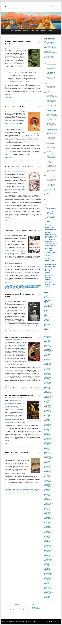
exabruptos (9, 84)
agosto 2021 (47, 412)
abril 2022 (47, 402)
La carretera (47, 255)
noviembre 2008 (48, 560)
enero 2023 (47, 391)
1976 (20, 285)
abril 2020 (47, 433)
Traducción (47, 329)
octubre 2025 (47, 349)
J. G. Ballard (49, 251)
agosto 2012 (47, 550)
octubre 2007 (47, 575)
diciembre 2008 (48, 559)
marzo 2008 (47, 569)
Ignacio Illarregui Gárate (18, 46)
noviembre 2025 (48, 347)
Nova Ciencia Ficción (50, 264)
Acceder (33, 606)
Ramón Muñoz (29, 492)
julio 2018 (47, 460)
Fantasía (46, 301)
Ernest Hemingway (27, 286)
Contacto (50, 30)
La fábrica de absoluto (30, 224)
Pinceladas (47, 320)
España (25, 388)
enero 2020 (47, 437)
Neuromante (47, 262)
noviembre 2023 (48, 378)
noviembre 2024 (48, 363)
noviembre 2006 (48, 589)
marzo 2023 (47, 388)
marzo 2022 (47, 404)
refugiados (29, 331)
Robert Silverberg (50, 276)
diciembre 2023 (48, 377)
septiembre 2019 (48, 442)
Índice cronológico (17, 30)
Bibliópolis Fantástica (51, 234)
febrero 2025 (47, 359)
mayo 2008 (47, 567)
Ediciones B (48, 241)
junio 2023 (47, 384)
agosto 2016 (47, 489)
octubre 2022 (47, 395)
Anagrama (47, 229)
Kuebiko (31, 330)
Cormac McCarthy (49, 237)
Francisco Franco (34, 100)
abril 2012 (47, 555)
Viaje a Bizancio (20, 446)
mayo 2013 (47, 539)
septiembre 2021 (48, 411)
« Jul (10, 614)
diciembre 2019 (48, 438)
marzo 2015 (47, 510)
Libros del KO (29, 101)
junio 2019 (47, 446)
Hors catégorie (48, 307)
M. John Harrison (48, 258)
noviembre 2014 (48, 516)
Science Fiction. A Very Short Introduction (12, 288)
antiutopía (24, 222)
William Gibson (48, 288)
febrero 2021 (47, 420)
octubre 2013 (47, 532)
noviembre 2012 (48, 546)
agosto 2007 (47, 578)
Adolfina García (17, 108)
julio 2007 (47, 579)
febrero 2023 (47, 390)
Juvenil (46, 310)
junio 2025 (47, 354)
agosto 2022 (47, 397)
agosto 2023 (47, 382)
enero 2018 (47, 467)
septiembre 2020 (48, 426)
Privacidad (7, 33)
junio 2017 (47, 476)
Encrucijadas (47, 300)
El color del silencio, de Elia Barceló (18, 337)
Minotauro (12, 492)
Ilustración (47, 309)
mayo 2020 (47, 432)
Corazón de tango (20, 387)
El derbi (10, 490)
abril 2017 (47, 479)
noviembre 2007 (48, 574)
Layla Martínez (10, 161)
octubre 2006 (47, 591)
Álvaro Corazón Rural (21, 100)
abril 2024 (47, 372)
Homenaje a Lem (48, 306)
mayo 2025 (47, 355)
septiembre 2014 (48, 518)
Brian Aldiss (47, 236)
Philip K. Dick (15, 287)
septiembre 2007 (48, 577)
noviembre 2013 (48, 531)
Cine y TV (47, 295)
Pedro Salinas (7, 225)
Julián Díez (33, 491)
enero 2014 (47, 528)
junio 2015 (47, 507)
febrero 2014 (47, 527)
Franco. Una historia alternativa (17, 452)
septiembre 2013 (48, 533)
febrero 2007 (47, 586)
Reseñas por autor (26, 30)
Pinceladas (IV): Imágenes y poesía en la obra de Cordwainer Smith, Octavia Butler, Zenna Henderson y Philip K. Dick (51, 113)
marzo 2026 (47, 342)
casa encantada (28, 160)
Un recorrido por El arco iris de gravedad (50, 40)
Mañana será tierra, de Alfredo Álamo (19, 395)
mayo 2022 (47, 401)
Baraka (23, 489)
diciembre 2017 (48, 468)
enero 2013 (47, 544)
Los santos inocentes (17, 161)
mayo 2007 (47, 582)
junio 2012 (47, 553)
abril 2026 (47, 341)
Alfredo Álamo (18, 445)
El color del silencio (34, 387)
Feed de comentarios (36, 608)
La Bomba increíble (22, 224)
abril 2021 (47, 418)
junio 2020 (47, 430)
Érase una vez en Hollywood (19, 286)
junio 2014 (47, 522)
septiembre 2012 (48, 549)
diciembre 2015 (48, 499)
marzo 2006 (47, 600)
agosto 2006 (47, 593)
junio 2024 (47, 369)
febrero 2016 (47, 496)
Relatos (17, 489)
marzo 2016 (47, 495)
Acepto (57, 621)
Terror (11, 160)
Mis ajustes (49, 621)
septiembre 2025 (48, 350)
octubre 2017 (47, 471)
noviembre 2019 (48, 439)
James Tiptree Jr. (48, 252)
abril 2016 (47, 494)
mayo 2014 (47, 523)
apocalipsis (53, 229)
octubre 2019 (47, 440)
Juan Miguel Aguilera (27, 491)
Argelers (23, 445)
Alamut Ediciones (49, 225)
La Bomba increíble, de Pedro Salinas (19, 167)
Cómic (46, 296)
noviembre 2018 (48, 454)
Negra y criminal (48, 316)
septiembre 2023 (48, 381)
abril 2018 (47, 463)
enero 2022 (47, 406)
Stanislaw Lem (49, 281)
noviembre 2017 (48, 470)
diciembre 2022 (48, 392)
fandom (46, 243)
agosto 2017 (47, 474)
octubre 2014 (47, 517)
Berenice (31, 222)
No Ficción (12, 100)
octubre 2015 (47, 502)
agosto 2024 (47, 367)
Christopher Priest (53, 236)
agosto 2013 (47, 535)
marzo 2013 (47, 541)
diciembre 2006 (48, 588)
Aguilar (20, 222)
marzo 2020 (47, 434)
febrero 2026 (47, 344)
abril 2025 (47, 356)
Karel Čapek (17, 224)
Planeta (18, 287)
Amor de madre (19, 160)
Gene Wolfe (47, 245)
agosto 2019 (47, 443)
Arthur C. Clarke (47, 230)
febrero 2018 (47, 466)
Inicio (7, 30)
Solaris (49, 277)
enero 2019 (47, 452)
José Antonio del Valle (9, 491)
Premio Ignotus (47, 272)
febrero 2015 (47, 512)
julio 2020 (47, 429)
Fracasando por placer (49, 304)
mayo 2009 (47, 558)
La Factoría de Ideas (49, 256)
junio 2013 (47, 537)
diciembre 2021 (48, 407)
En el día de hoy (11, 286)
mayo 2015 (47, 508)
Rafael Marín (24, 492)
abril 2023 (47, 387)
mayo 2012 (47, 554)
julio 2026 (47, 337)
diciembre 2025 (48, 346)
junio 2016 (47, 491)
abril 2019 (47, 448)
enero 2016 (47, 498)
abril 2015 (47, 509)
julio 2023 (47, 383)
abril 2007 (47, 583)
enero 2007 (47, 587)
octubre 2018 (47, 456)
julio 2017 (47, 475)
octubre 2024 (47, 364)
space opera (48, 279)
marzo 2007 (47, 584)
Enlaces (37, 30)
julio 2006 (47, 595)
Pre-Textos (14, 331)
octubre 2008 (47, 561)
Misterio (11, 387)
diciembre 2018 (48, 453)
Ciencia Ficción (12, 222)
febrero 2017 (47, 481)
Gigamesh (52, 245)
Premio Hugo (48, 271)
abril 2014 (47, 525)
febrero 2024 (47, 374)
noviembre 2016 (48, 485)
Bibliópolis (48, 233)
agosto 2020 (47, 428)
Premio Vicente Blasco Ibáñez (21, 331)
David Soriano (33, 489)
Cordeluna (25, 387)
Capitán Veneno (28, 100)
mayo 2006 (47, 597)
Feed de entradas (35, 607)
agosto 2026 (47, 336)
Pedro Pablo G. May (18, 492)
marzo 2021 (47, 419)
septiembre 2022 (48, 396)
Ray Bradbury (48, 274)
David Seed (33, 285)
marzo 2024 (47, 373)
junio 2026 (47, 339)
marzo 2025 (47, 358)
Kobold (39, 445)
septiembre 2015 (48, 503)
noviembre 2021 (48, 409)
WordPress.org (35, 609)
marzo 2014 (47, 526)
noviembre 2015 (48, 500)
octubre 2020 (47, 425)
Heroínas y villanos (19, 101)
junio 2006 (47, 596)
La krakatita (37, 224)
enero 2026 (47, 345)
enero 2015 (47, 513)
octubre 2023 (47, 379)
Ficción (46, 302)
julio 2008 (47, 564)
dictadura (29, 387)
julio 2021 (47, 414)
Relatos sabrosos (48, 326)
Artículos (11, 30)
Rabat (10, 389)
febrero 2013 (47, 542)
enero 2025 (47, 360)
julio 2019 (47, 444)
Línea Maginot (7, 446)
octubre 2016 (47, 486)
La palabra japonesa (9, 301)
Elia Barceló (22, 388)
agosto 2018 (47, 458)
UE (31, 331)
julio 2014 (47, 521)
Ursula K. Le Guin (50, 284)
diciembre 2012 (48, 545)
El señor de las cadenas (29, 445)
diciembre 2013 (48, 530)
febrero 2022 (47, 405)
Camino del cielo (28, 489)
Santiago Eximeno (35, 492)
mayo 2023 (47, 386)
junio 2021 (47, 415)
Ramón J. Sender (35, 287)
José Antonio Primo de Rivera (18, 491)
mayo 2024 (47, 370)
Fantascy (50, 243)
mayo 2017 (47, 477)
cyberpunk (47, 239)
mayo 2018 (47, 462)
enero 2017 (47, 483)
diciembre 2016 (48, 484)
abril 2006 (47, 598)
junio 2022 (47, 400)
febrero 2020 (47, 435)
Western (46, 332)
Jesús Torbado (9, 287)
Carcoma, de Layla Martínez (15, 107)
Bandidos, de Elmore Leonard (51, 58)
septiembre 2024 (48, 365)
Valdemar (47, 286)
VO (45, 330)
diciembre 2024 (48, 362)
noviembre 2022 (48, 393)
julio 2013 (47, 536)
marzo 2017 (47, 480)
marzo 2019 (47, 449)
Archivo (32, 30)
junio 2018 (47, 461)
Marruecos (7, 389)
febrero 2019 (47, 451)
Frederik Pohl (54, 243)
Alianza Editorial (49, 227)
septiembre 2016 (48, 488)
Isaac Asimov (49, 248)
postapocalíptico (50, 269)
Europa (24, 330)
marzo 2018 (47, 465)
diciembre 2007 (48, 573)
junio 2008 (47, 565)
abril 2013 (47, 540)
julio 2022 (47, 398)
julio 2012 (47, 551)
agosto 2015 (47, 504)
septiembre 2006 (48, 592)
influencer (25, 101)
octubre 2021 (47, 410)
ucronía (21, 288)
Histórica (47, 305)
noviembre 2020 (48, 424)
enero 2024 (47, 375)
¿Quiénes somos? (43, 30)
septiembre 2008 (48, 563)
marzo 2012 (47, 556)
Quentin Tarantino (29, 287)
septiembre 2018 (48, 457)
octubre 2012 (47, 547)
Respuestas (25, 288)
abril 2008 (47, 568)
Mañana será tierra (9, 419)
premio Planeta (23, 287)
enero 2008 (47, 572)
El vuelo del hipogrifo (15, 388)
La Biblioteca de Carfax (50, 254)
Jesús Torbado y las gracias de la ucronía (20, 231)
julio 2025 (47, 353)
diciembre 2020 (48, 423)
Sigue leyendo (8, 97)
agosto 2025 (47, 351)
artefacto (27, 222)
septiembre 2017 (48, 472)
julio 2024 (47, 368)
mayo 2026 (47, 340)
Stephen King (48, 282)
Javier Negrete (36, 490)
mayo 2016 (47, 493)
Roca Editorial (14, 389)
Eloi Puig (17, 454)
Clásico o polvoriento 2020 (26, 285)
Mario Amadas (19, 232)
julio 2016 (47, 490)
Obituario (47, 319)
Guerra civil (14, 101)
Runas (46, 277)
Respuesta (13, 225)
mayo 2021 (47, 416)
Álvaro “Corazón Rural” (20, 90)
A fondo (46, 292)
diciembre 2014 (48, 514)
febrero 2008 (47, 570)
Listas (46, 311)
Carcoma (23, 160)
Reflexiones (47, 324)
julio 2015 (47, 505)
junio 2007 (47, 581)
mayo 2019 (47, 447)
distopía (8, 224)
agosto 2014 (47, 519)
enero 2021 (47, 421)
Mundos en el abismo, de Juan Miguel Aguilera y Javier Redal (52, 155)
